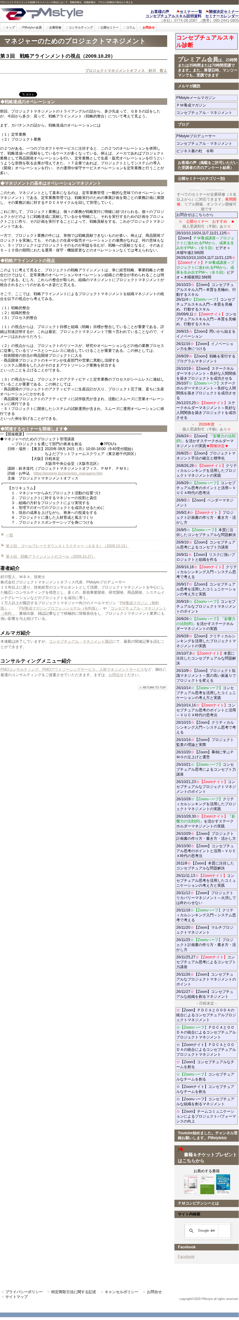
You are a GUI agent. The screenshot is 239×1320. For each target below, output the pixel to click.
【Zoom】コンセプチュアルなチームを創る (205, 1064)
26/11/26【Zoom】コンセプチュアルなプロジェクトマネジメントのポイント (206, 979)
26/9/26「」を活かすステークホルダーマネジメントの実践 (206, 624)
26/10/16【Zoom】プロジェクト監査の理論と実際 (205, 742)
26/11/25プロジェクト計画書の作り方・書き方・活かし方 (206, 945)
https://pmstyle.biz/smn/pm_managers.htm (68, 473)
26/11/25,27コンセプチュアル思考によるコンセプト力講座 (206, 962)
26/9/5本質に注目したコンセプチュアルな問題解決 (206, 532)
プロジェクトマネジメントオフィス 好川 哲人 (126, 71)
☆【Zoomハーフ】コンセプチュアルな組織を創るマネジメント (205, 1101)
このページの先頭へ (152, 687)
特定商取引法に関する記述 (73, 1292)
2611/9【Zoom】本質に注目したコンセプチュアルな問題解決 (205, 865)
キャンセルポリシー (121, 1292)
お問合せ (116, 675)
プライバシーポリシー (24, 1292)
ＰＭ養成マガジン (207, 105)
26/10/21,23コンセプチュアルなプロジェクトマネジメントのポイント (206, 787)
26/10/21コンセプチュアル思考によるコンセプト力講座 (206, 769)
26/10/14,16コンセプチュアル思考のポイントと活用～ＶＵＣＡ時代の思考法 (206, 710)
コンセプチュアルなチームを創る (205, 1076)
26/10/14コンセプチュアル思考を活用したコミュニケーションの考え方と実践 (206, 693)
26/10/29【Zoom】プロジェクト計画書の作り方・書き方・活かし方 (206, 836)
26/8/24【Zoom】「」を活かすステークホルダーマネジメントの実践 (206, 441)
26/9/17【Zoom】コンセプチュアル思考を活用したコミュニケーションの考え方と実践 (206, 589)
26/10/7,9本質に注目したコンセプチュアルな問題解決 (206, 658)
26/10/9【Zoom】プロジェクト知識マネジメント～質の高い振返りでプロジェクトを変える (206, 675)
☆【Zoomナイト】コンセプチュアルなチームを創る (205, 1089)
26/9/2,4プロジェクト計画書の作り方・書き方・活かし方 (206, 517)
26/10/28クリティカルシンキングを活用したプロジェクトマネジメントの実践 (206, 804)
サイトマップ (16, 1297)
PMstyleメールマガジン (207, 98)
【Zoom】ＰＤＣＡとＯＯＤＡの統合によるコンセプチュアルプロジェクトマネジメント (206, 1015)
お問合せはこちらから (195, 215)
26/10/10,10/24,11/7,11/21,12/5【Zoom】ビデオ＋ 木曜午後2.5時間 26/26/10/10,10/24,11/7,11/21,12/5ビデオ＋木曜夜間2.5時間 (206, 255)
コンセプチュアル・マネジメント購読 (80, 641)
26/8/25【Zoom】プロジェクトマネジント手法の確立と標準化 (206, 455)
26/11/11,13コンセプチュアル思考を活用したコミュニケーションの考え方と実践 (206, 880)
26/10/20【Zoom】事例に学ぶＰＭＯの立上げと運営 (205, 754)
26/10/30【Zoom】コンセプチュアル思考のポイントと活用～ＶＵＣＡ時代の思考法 (206, 851)
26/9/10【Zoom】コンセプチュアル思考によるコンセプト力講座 (206, 544)
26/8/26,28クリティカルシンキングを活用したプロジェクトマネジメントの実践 (206, 470)
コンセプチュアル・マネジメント (207, 113)
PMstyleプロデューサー (207, 136)
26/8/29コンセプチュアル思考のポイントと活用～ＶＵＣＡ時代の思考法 (206, 488)
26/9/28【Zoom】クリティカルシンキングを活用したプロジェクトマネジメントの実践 (206, 641)
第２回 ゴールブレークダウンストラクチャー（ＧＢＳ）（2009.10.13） (67, 546)
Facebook (186, 1257)
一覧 (9, 535)
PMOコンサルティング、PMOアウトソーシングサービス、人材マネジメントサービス (72, 669)
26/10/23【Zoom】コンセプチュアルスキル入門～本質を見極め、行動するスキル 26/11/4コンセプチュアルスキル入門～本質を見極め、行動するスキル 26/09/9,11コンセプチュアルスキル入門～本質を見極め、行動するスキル (206, 304)
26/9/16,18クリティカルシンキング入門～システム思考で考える (206, 572)
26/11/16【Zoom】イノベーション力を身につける (204, 346)
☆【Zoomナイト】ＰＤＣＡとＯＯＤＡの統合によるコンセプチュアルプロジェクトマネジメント (206, 1049)
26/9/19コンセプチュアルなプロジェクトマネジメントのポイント (206, 606)
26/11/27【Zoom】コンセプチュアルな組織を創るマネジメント (204, 994)
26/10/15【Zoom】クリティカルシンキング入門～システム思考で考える (206, 727)
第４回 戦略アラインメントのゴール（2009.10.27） (50, 556)
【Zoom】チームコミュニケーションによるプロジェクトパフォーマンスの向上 (206, 1116)
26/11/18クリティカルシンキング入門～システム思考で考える (206, 915)
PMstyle (53, 13)
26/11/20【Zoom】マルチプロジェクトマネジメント (204, 929)
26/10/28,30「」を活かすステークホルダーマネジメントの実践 (205, 821)
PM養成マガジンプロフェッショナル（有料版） (59, 608)
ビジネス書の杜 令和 (202, 151)
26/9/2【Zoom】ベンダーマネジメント (204, 502)
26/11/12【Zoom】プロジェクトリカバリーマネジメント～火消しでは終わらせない (206, 898)
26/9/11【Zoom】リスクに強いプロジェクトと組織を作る (207, 557)
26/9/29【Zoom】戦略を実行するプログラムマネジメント (206, 358)
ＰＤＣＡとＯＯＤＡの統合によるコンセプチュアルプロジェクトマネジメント (206, 1032)
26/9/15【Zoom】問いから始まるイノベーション (206, 333)
